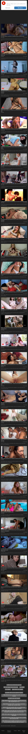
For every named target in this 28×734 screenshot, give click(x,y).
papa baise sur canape (17, 689)
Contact (15, 730)
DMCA (19, 730)
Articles (3, 730)
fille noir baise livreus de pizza (11, 687)
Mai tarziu (8, 7)
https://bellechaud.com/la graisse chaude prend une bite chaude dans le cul (14, 701)
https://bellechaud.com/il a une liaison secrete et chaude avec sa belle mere (14, 704)
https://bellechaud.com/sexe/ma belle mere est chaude (14, 695)
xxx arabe (22, 687)
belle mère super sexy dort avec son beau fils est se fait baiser (14, 715)
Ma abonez (20, 7)
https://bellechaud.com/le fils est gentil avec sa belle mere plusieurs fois (14, 718)
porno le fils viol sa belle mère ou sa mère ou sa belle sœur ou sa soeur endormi (14, 708)
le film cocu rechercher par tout (14, 684)
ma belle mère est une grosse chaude (14, 692)
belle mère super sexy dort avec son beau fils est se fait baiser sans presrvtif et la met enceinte (14, 711)
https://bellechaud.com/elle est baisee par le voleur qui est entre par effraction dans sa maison (14, 721)
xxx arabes (7, 689)
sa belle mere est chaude (14, 698)
